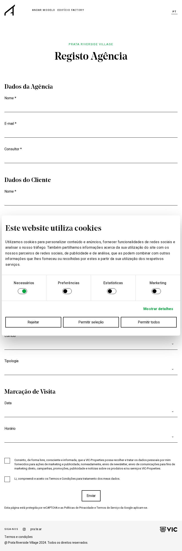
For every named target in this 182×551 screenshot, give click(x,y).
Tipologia (11, 361)
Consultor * (13, 149)
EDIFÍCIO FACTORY (70, 10)
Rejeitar (33, 322)
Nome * (10, 98)
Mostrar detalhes (158, 308)
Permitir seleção (91, 322)
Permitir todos (149, 322)
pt (174, 12)
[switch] (67, 291)
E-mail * (10, 123)
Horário (10, 428)
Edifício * (11, 335)
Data (8, 403)
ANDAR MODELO (43, 10)
